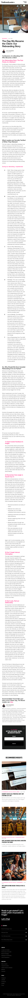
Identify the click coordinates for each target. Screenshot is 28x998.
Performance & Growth (6, 951)
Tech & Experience (5, 957)
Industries (3, 961)
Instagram (3, 977)
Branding (4, 38)
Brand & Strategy (5, 953)
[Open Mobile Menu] (25, 2)
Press (2, 985)
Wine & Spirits (4, 963)
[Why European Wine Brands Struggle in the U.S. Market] (14, 866)
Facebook (3, 981)
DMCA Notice (18, 995)
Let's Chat (5, 919)
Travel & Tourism (5, 965)
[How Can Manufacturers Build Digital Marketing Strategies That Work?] (14, 821)
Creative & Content (5, 950)
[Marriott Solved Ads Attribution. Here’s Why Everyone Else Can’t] (14, 775)
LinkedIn (3, 979)
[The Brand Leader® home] (8, 2)
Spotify (2, 983)
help (11, 702)
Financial (3, 971)
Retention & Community (6, 955)
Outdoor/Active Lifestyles (6, 967)
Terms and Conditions (11, 995)
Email (14, 736)
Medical (3, 969)
